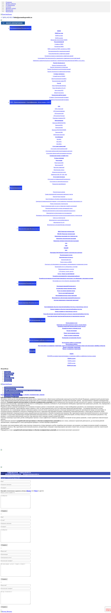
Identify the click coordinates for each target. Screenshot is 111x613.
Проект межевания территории (71, 347)
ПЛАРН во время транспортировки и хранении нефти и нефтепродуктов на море (71, 356)
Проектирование (5, 394)
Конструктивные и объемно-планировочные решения (28, 394)
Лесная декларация (72, 330)
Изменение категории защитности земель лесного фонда (71, 324)
